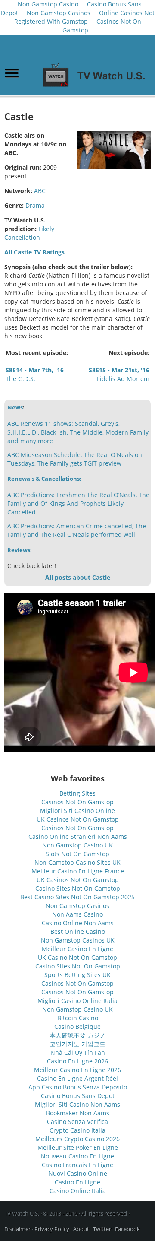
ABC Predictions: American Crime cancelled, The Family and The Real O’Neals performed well (76, 530)
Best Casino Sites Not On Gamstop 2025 (77, 897)
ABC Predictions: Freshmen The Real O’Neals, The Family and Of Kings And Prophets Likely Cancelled (78, 503)
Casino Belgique (77, 1026)
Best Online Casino (77, 931)
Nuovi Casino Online (77, 1173)
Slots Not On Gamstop (77, 854)
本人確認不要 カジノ (77, 1035)
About (81, 1229)
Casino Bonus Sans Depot (78, 1096)
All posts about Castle (77, 577)
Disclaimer (17, 1229)
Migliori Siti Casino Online (77, 810)
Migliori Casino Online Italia (77, 1001)
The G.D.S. (35, 374)
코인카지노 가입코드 (77, 1044)
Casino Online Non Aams (78, 923)
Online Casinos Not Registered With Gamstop (84, 17)
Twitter (102, 1229)
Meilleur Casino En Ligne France (77, 871)
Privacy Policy (51, 1229)
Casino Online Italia (78, 1191)
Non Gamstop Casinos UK (78, 940)
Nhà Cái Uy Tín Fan (77, 1052)
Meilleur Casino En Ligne (77, 949)
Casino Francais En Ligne (77, 1165)
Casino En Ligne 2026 (77, 1061)
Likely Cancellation (29, 233)
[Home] (97, 87)
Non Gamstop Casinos (58, 13)
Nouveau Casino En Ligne (77, 1156)
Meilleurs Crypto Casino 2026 (77, 1139)
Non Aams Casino (77, 914)
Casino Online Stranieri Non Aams (77, 836)
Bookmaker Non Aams (77, 1113)
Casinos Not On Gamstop (101, 25)
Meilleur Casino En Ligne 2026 (77, 1070)
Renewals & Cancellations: (44, 478)
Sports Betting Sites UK (77, 975)
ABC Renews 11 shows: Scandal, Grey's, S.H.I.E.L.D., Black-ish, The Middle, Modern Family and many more (78, 432)
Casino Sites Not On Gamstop (77, 888)
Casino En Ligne (77, 1182)
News (15, 407)
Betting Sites (77, 793)
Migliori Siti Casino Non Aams (77, 1104)
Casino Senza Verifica (77, 1121)
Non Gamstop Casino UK (77, 845)
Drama (35, 205)
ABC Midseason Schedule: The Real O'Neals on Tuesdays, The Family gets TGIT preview (74, 459)
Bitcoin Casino (77, 1018)
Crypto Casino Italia (77, 1130)
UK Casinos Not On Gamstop (78, 819)
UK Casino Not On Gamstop (77, 957)
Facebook (127, 1229)
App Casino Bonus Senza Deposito (77, 1087)
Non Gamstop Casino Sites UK (77, 862)
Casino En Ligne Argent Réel (77, 1078)
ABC (40, 191)
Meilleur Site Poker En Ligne (77, 1147)
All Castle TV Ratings (34, 252)
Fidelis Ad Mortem (119, 374)
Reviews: (19, 550)
